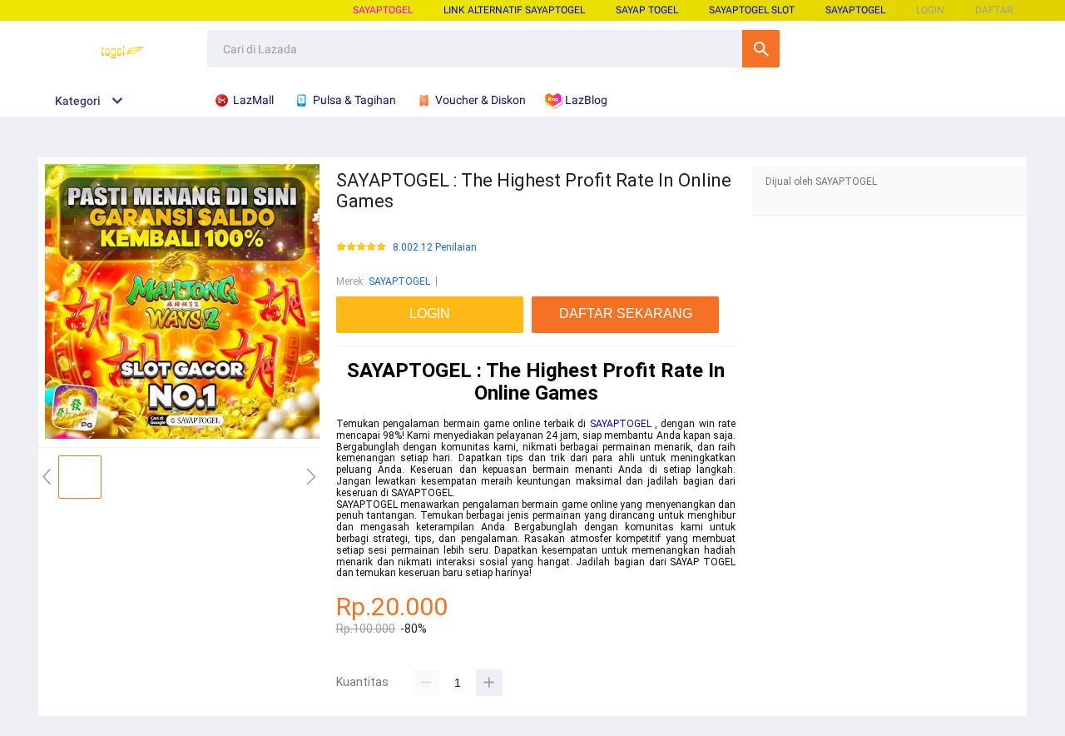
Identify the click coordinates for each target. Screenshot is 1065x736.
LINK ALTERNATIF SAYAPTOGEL (514, 10)
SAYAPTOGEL (383, 10)
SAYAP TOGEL (647, 10)
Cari (761, 48)
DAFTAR (994, 10)
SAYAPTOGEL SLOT (752, 10)
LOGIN (930, 10)
